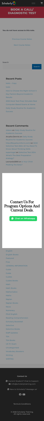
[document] (22, 210)
